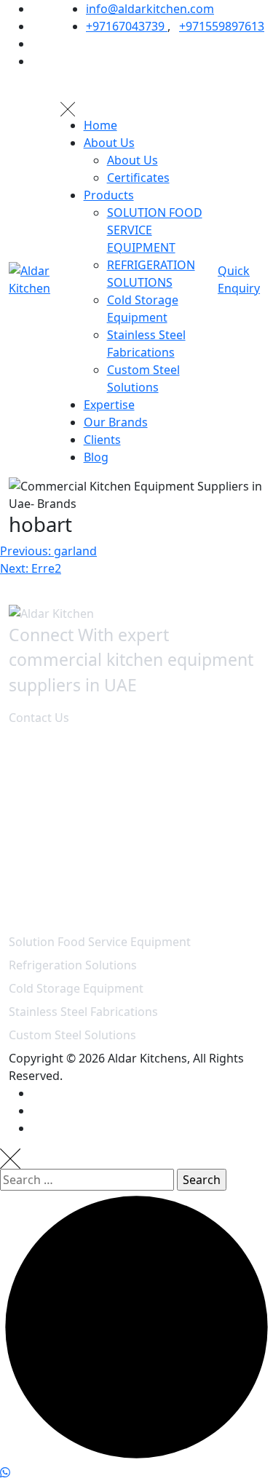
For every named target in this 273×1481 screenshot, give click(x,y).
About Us (109, 143)
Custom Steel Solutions (72, 1035)
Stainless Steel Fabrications (83, 1012)
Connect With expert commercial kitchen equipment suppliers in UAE (131, 659)
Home (100, 125)
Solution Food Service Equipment (100, 942)
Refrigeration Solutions (73, 965)
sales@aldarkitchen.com (82, 853)
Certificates (138, 178)
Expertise (109, 405)
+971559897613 (221, 26)
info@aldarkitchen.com (150, 9)
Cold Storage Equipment (76, 988)
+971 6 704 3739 (58, 876)
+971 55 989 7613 (61, 894)
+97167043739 (126, 26)
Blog (96, 457)
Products (109, 195)
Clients (102, 440)
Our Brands (116, 422)
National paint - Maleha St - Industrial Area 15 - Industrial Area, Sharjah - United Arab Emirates (139, 794)
